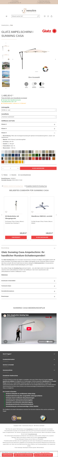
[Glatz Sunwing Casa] (34, 59)
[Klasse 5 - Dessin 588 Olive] (23, 155)
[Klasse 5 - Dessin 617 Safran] (16, 161)
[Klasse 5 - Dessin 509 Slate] (23, 151)
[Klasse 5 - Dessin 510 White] (2, 151)
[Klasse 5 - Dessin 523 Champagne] (40, 151)
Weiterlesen (4, 274)
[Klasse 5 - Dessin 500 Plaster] (6, 151)
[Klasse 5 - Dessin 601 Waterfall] (6, 155)
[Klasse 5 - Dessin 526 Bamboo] (6, 161)
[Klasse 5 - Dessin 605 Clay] (9, 158)
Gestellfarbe (8, 114)
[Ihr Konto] (48, 16)
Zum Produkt (16, 237)
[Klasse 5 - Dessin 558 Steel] (50, 151)
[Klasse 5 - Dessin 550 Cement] (13, 151)
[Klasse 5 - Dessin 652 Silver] (19, 151)
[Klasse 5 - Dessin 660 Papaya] (33, 158)
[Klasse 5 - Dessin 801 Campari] (36, 158)
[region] (29, 67)
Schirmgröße (8, 107)
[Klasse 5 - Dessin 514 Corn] (19, 161)
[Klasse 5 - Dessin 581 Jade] (26, 155)
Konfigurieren (7, 455)
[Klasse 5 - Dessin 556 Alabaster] (36, 151)
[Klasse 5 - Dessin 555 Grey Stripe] (33, 151)
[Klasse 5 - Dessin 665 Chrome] (9, 151)
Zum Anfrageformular (25, 174)
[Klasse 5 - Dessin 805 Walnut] (16, 158)
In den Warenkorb (38, 168)
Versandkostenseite (32, 434)
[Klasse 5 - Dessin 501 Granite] (16, 151)
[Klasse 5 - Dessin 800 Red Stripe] (50, 158)
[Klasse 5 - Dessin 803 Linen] (6, 158)
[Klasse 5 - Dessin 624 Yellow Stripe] (23, 161)
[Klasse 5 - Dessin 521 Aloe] (36, 155)
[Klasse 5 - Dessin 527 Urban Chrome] (43, 151)
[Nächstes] (55, 59)
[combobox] (23, 16)
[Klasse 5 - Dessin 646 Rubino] (40, 158)
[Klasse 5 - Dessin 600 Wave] (13, 155)
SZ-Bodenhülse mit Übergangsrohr (12, 217)
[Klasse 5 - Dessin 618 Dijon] (13, 161)
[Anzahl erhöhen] (17, 168)
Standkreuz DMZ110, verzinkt (41, 216)
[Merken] (6, 212)
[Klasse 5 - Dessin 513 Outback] (2, 161)
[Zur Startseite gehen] (29, 11)
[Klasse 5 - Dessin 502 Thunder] (30, 151)
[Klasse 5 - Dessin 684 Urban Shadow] (26, 151)
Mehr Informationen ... (46, 452)
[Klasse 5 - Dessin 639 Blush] (26, 158)
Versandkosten (29, 429)
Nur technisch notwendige (24, 455)
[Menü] (6, 16)
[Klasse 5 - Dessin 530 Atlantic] (16, 155)
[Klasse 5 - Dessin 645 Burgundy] (47, 158)
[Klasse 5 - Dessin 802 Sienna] (53, 158)
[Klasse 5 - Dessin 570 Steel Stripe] (53, 151)
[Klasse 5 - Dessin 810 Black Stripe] (2, 158)
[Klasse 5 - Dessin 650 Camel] (13, 158)
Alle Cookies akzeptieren (43, 455)
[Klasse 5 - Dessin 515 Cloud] (2, 155)
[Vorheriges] (13, 59)
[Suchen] (38, 16)
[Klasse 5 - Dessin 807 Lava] (43, 155)
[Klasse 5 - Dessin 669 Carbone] (47, 155)
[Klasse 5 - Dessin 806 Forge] (23, 158)
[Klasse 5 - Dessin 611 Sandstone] (19, 158)
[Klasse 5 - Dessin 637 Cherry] (30, 158)
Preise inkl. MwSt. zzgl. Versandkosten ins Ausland (14, 98)
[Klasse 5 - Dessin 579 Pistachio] (30, 155)
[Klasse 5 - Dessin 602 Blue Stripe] (19, 155)
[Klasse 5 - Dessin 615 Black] (53, 155)
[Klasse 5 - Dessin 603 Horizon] (9, 155)
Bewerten (14, 174)
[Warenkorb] (51, 16)
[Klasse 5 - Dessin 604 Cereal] (9, 161)
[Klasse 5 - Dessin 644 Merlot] (43, 158)
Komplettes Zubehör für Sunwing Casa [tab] (36, 186)
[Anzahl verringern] (2, 168)
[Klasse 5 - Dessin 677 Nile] (33, 155)
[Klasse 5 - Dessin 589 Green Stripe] (40, 155)
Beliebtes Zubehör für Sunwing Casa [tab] (13, 186)
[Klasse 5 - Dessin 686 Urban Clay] (47, 151)
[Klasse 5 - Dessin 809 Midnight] (50, 155)
